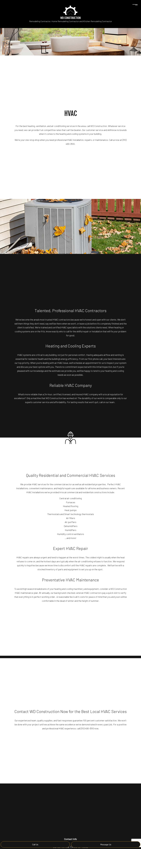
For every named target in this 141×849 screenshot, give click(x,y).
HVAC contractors (61, 319)
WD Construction (70, 18)
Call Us (35, 844)
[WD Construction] (70, 10)
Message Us (105, 844)
